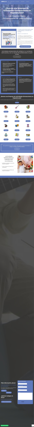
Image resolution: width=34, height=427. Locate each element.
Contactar (17, 151)
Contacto (27, 1)
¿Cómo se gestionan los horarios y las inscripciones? (7, 169)
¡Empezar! (6, 123)
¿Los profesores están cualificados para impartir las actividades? (8, 173)
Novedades (22, 1)
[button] (5, 425)
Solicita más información (25, 48)
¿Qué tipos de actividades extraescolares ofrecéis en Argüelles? (8, 166)
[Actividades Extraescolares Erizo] (4, 1)
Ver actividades (17, 25)
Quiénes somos (12, 1)
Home (8, 1)
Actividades (17, 1)
